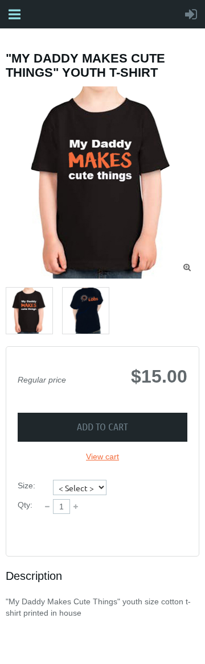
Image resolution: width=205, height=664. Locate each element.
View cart (102, 456)
